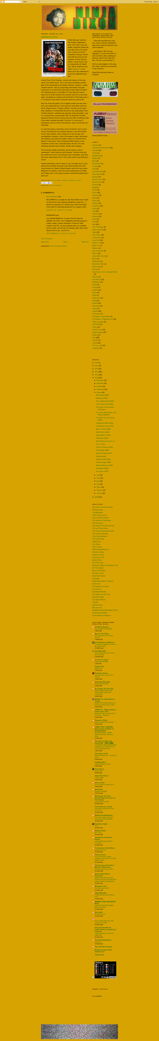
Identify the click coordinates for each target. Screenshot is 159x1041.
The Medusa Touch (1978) (105, 426)
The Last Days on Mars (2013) (104, 784)
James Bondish (97, 230)
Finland (94, 190)
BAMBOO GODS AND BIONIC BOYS (105, 610)
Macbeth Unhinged (101, 791)
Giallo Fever (96, 584)
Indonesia (95, 214)
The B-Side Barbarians (100, 536)
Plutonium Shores (98, 552)
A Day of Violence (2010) (104, 447)
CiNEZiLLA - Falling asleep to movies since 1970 (105, 710)
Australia (95, 150)
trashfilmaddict (100, 762)
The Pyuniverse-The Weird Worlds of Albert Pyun (104, 866)
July (98, 475)
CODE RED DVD (100, 893)
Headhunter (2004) (102, 468)
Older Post (85, 242)
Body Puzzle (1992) (102, 432)
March (99, 487)
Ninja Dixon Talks (98, 264)
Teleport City (96, 541)
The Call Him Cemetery (100, 533)
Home (65, 242)
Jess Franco (96, 235)
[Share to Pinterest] (51, 183)
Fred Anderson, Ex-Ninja (100, 586)
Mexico (94, 253)
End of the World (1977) (104, 453)
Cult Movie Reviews (99, 600)
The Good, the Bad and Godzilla (103, 531)
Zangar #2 (98, 942)
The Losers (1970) (102, 471)
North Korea (96, 266)
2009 (96, 497)
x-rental (94, 343)
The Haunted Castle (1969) (103, 629)
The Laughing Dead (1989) (105, 401)
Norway (94, 269)
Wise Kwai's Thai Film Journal (102, 507)
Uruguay (95, 335)
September (100, 389)
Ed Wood (95, 185)
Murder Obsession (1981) (104, 465)
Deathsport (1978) (102, 438)
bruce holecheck (51, 196)
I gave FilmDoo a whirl (102, 802)
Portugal (95, 287)
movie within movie (98, 256)
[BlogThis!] (44, 183)
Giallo (94, 198)
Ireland (94, 219)
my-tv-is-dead (99, 783)
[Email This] (42, 183)
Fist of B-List (96, 589)
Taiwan (94, 308)
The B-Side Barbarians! (103, 940)
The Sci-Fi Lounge (101, 660)
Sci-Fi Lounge (97, 547)
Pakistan (95, 277)
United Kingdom (55, 185)
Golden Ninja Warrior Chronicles (103, 581)
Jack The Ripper (97, 227)
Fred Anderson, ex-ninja (103, 807)
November (100, 383)
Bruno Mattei (96, 163)
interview (95, 216)
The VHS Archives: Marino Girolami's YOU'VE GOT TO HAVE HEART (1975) (105, 858)
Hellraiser (95, 203)
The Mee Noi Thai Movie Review (103, 526)
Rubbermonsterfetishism (100, 549)
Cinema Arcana (97, 605)
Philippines (96, 282)
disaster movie (97, 179)
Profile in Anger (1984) (103, 462)
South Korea (96, 298)
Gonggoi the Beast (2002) (104, 423)
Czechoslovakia (97, 171)
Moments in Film (98, 573)
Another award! (101, 456)
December (100, 380)
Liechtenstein (96, 237)
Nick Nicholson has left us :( (105, 441)
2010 (96, 378)
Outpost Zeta (96, 560)
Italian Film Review (98, 576)
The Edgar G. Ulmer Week (101, 316)
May (98, 481)
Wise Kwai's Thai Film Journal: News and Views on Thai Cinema (105, 798)
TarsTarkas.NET (100, 651)
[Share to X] (46, 183)
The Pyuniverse (97, 523)
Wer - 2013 (98, 832)
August (99, 392)
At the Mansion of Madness (101, 615)
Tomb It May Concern (99, 515)
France (94, 192)
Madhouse (76, 69)
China (94, 169)
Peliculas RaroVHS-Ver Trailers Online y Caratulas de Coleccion (105, 929)
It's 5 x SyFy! (100, 444)
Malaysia (95, 248)
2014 (96, 366)
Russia (94, 292)
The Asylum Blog (98, 539)
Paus (96, 826)
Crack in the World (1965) (104, 404)
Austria (94, 153)
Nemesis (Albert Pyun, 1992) (104, 869)
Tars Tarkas (96, 544)
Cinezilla (95, 602)
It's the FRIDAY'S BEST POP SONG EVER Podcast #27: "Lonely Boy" (103, 692)
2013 (96, 369)
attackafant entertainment (101, 148)
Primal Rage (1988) (102, 450)
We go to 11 (98, 668)
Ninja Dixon (54, 180)
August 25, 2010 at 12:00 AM (59, 210)
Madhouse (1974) (102, 398)
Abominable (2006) (102, 395)
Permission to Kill (98, 557)
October (99, 386)
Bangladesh (96, 156)
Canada (94, 166)
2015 (96, 363)
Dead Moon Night (98, 597)
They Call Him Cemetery (100, 518)
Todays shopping (98, 322)
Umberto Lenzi (97, 330)
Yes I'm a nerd (97, 345)
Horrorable (95, 578)
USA (93, 337)
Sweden (95, 303)
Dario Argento (96, 174)
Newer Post (45, 242)
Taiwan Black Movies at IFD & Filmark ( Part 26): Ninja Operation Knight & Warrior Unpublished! (105, 879)
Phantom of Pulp (98, 555)
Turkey (94, 327)
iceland (94, 208)
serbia (94, 295)
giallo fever (99, 789)
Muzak (94, 259)
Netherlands (96, 261)
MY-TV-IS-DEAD (97, 568)
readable (95, 290)
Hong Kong (96, 206)
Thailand (95, 311)
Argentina (95, 145)
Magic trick (96, 245)
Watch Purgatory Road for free (104, 722)
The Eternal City (100, 914)
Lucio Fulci (96, 240)
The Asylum (96, 314)
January (99, 493)
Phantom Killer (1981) (103, 459)
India (94, 211)
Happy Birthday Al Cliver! (102, 764)
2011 (96, 375)
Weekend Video (97, 510)
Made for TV (96, 243)
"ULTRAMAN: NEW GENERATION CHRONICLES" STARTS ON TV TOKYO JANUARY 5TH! (105, 746)
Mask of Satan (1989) (103, 429)
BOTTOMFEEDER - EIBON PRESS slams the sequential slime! (104, 734)
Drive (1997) (99, 771)
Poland (94, 285)
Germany (95, 195)
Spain (94, 301)
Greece (94, 200)
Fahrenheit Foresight (101, 661)
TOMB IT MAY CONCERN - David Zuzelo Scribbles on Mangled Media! (104, 729)
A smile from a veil (100, 850)
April (98, 484)
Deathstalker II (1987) (103, 435)
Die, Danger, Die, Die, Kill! (101, 594)
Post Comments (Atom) (58, 246)
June (98, 478)
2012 (96, 372)
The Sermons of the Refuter (101, 520)
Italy (93, 224)
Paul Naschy (96, 279)
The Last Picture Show (100, 528)
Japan (94, 232)
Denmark (95, 177)
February (100, 490)
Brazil (94, 161)
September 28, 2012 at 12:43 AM (61, 233)
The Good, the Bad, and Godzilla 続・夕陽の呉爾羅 (104, 742)
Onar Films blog (97, 563)
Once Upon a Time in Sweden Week (104, 272)
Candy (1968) (99, 778)
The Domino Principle (101, 684)
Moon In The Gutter (98, 570)
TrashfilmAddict (97, 512)
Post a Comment (46, 238)
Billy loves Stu (97, 607)
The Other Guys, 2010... (102, 888)
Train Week (96, 324)
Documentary (96, 182)
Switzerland (96, 306)
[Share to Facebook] (49, 183)
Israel (94, 222)
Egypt (94, 187)
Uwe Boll (95, 340)
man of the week (97, 251)
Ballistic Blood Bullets (99, 613)
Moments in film (101, 886)
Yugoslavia (96, 348)
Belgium (95, 158)
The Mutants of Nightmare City (102, 319)
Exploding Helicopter (99, 592)
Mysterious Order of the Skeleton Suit (105, 565)
